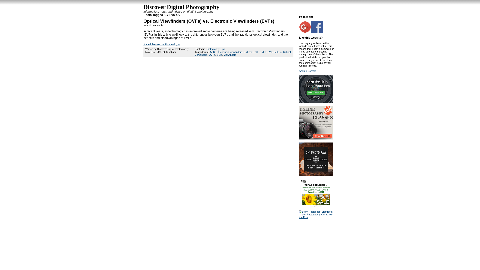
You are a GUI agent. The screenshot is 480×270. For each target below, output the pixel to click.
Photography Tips (215, 49)
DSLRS (212, 52)
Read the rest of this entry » (161, 44)
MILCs (278, 52)
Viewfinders (230, 54)
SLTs (219, 54)
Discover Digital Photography (181, 7)
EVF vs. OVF (251, 52)
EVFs (263, 52)
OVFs (212, 54)
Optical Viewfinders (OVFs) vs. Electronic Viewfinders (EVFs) (208, 21)
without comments (153, 25)
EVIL (270, 52)
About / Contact (307, 71)
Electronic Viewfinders (230, 52)
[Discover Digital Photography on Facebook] (317, 32)
